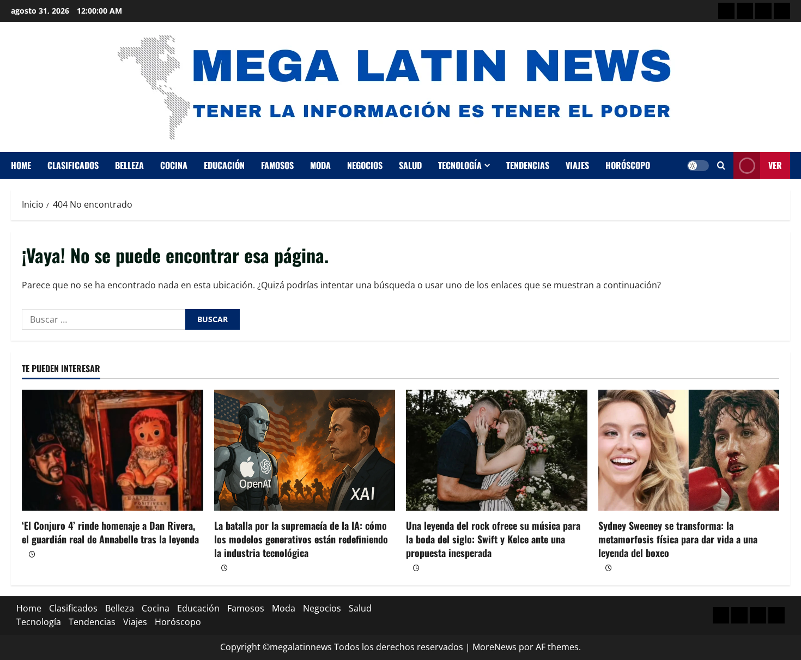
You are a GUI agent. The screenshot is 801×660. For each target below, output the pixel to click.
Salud (410, 165)
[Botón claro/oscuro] (698, 165)
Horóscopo (627, 165)
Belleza (129, 165)
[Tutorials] (782, 11)
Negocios (365, 165)
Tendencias (527, 165)
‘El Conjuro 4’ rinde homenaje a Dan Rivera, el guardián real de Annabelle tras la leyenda (110, 532)
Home (21, 165)
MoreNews (494, 647)
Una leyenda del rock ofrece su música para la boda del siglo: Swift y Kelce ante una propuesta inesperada (493, 539)
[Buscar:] (103, 319)
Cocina (173, 165)
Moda (320, 165)
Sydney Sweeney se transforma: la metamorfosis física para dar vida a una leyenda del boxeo (677, 539)
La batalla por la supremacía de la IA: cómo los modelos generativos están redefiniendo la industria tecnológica (301, 539)
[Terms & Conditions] (726, 11)
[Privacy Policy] (745, 11)
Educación (224, 165)
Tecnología (460, 165)
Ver (775, 165)
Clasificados (73, 165)
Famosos (277, 165)
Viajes (577, 165)
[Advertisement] (763, 11)
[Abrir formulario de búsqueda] (721, 165)
